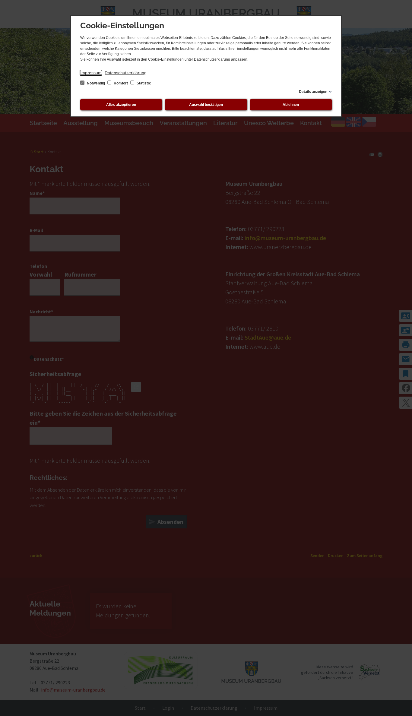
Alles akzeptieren (121, 105)
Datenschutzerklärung (126, 72)
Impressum (91, 72)
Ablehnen (291, 105)
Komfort (121, 83)
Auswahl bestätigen (206, 105)
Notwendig (96, 83)
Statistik (143, 83)
